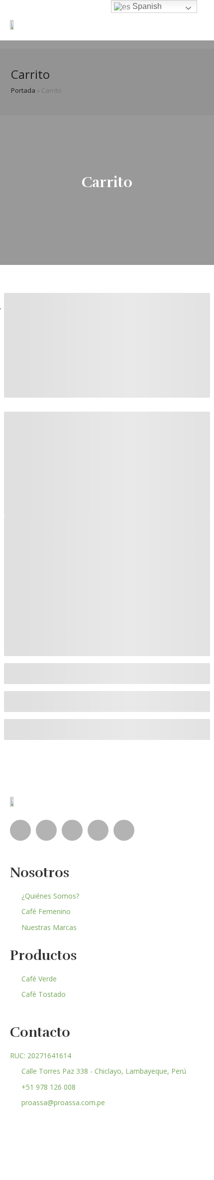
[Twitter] (123, 830)
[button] (197, 24)
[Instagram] (98, 830)
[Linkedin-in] (46, 830)
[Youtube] (72, 830)
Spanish (146, 6)
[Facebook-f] (20, 830)
